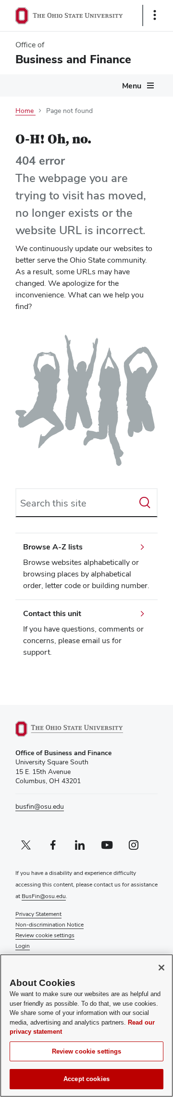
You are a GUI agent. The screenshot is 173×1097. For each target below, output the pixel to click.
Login (22, 946)
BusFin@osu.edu (44, 896)
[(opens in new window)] (80, 728)
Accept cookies (86, 1079)
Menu (131, 86)
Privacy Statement (38, 914)
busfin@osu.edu (39, 806)
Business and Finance (73, 59)
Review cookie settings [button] (44, 935)
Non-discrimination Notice (49, 924)
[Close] (161, 967)
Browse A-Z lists (53, 547)
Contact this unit (52, 613)
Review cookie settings (87, 1051)
